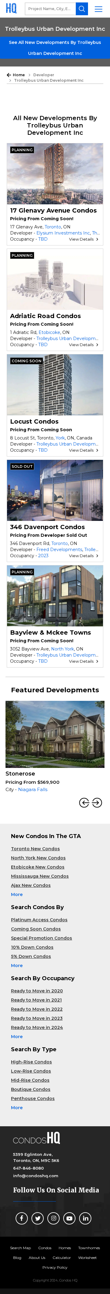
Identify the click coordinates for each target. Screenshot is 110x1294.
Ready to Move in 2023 (37, 1018)
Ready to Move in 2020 (37, 991)
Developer (43, 75)
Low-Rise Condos (31, 1071)
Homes (65, 1248)
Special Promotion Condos (41, 938)
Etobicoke (49, 332)
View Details (81, 239)
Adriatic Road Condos (45, 316)
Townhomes (89, 1248)
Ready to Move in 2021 (36, 1000)
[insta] (53, 1218)
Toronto (53, 227)
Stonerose (20, 773)
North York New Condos (38, 858)
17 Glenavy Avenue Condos (53, 210)
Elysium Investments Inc (63, 233)
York (60, 438)
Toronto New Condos (35, 848)
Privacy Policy (55, 1267)
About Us (37, 1257)
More (17, 894)
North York (62, 649)
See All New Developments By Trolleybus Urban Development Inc (55, 48)
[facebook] (22, 1218)
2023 (43, 555)
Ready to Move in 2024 (37, 1027)
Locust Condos (34, 421)
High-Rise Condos (31, 1062)
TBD (43, 239)
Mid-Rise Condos (30, 1080)
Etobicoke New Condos (37, 867)
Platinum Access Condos (39, 920)
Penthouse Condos (33, 1098)
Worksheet (87, 1257)
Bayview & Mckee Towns (50, 632)
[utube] (69, 1218)
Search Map (20, 1248)
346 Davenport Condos (47, 527)
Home (19, 75)
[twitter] (37, 1218)
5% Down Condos (31, 956)
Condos (44, 1248)
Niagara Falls (32, 789)
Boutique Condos (30, 1089)
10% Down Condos (32, 947)
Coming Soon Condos (36, 929)
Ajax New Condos (31, 885)
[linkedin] (85, 1218)
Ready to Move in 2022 (37, 1009)
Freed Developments (59, 549)
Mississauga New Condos (40, 876)
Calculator (62, 1257)
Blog (17, 1257)
